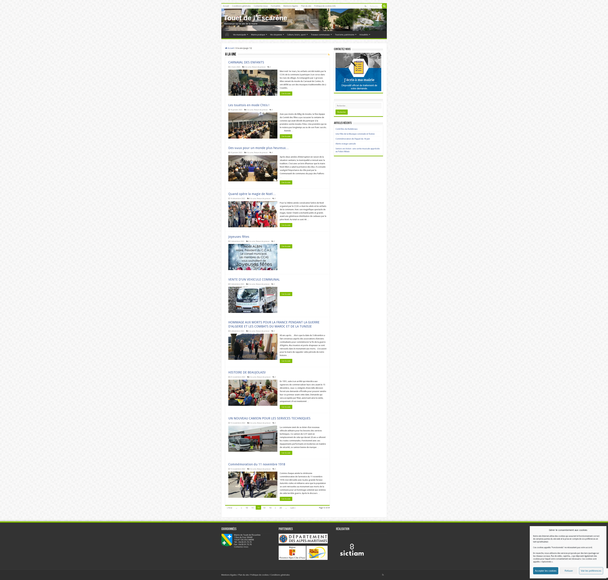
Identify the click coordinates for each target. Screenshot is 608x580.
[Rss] (365, 6)
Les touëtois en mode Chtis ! (248, 105)
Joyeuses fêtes (238, 237)
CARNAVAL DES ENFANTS (246, 62)
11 (252, 508)
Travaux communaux (320, 34)
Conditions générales (241, 6)
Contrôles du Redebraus (347, 129)
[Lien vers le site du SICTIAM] (352, 549)
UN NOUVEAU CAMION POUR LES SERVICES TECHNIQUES (269, 418)
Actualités (363, 34)
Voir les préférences (591, 570)
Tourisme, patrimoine (344, 34)
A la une (247, 67)
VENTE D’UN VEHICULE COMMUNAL (254, 279)
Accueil (226, 6)
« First (229, 508)
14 (270, 508)
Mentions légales (290, 6)
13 (264, 508)
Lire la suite (286, 93)
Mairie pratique (258, 34)
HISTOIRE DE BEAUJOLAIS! (247, 372)
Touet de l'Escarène (255, 18)
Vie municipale (239, 34)
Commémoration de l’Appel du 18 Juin (353, 139)
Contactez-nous (261, 6)
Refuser (569, 570)
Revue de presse (258, 67)
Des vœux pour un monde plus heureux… (258, 148)
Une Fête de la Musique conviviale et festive (355, 134)
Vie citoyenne (276, 34)
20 (280, 508)
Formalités (275, 6)
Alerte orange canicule (346, 144)
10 (247, 508)
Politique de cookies (259, 575)
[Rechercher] (384, 6)
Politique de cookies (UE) (325, 6)
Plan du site (306, 6)
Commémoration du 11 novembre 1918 (256, 464)
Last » (292, 508)
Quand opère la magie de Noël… (252, 194)
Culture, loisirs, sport (296, 34)
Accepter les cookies (546, 570)
